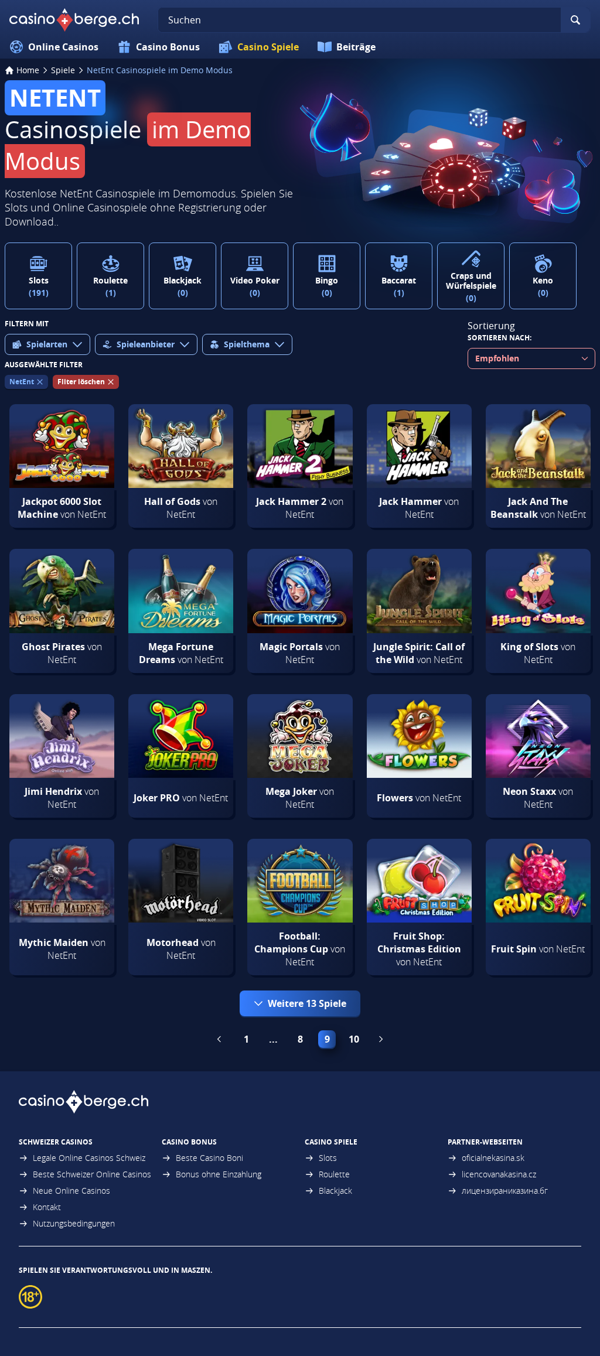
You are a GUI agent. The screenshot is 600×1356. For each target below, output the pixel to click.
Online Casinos (63, 46)
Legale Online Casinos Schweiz (89, 1157)
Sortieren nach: (499, 338)
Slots (328, 1157)
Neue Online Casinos (71, 1190)
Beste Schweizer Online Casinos (92, 1174)
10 (354, 1039)
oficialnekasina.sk (493, 1157)
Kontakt (47, 1206)
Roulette (334, 1174)
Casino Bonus (168, 46)
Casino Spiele (268, 46)
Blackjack (335, 1190)
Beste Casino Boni (209, 1157)
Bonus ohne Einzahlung (218, 1174)
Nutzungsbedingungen (74, 1223)
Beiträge (356, 46)
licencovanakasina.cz (499, 1174)
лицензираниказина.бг (505, 1190)
